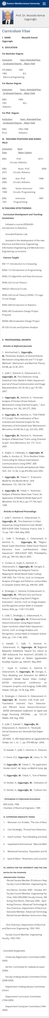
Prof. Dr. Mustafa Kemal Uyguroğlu (30, 17)
